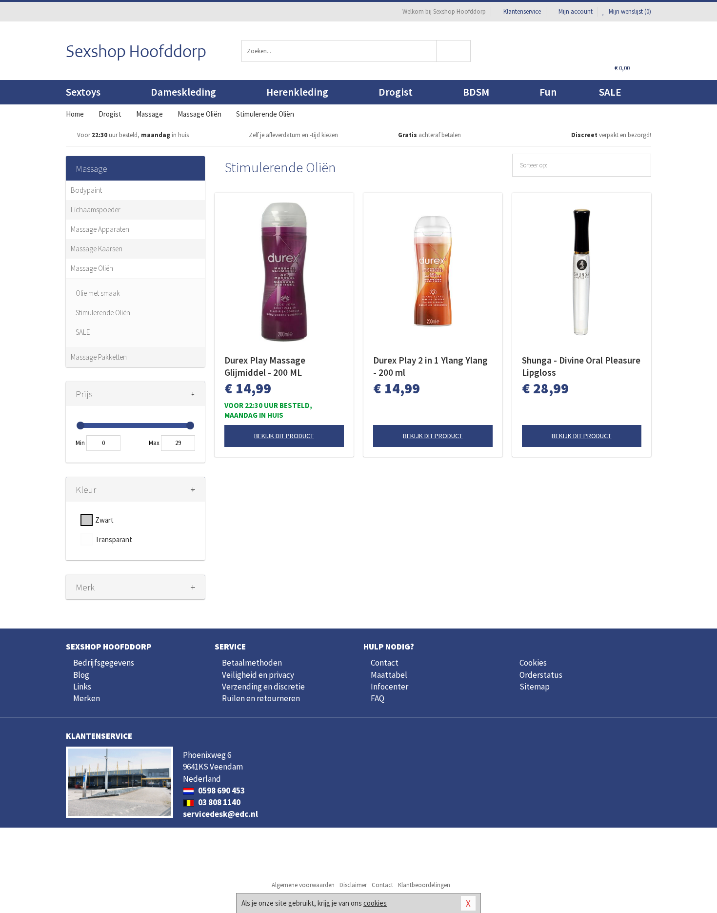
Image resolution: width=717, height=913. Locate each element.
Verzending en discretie (263, 686)
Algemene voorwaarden (303, 885)
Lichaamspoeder (95, 209)
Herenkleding (297, 92)
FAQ (377, 698)
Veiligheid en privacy (258, 675)
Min (80, 443)
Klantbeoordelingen (424, 885)
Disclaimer (353, 885)
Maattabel (389, 675)
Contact (384, 662)
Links (82, 686)
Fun (548, 92)
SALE (610, 92)
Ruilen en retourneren (261, 698)
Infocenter (389, 686)
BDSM (476, 92)
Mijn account (575, 11)
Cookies (533, 662)
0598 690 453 (221, 790)
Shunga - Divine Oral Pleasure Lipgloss (581, 366)
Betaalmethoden (252, 662)
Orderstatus (540, 675)
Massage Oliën (92, 268)
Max (154, 443)
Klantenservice (522, 11)
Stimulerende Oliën (103, 312)
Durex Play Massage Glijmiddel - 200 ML (264, 366)
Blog (81, 675)
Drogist (395, 92)
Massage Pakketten (99, 357)
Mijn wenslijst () (629, 11)
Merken (86, 698)
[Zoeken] (454, 51)
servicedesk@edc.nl (220, 814)
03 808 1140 (218, 802)
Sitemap (534, 686)
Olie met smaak (98, 293)
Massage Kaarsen (96, 248)
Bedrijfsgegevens (103, 662)
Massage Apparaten (100, 229)
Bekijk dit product (284, 435)
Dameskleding (183, 92)
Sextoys (83, 92)
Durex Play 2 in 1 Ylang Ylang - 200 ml (430, 366)
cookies (375, 903)
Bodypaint (86, 190)
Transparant (113, 539)
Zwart (104, 520)
